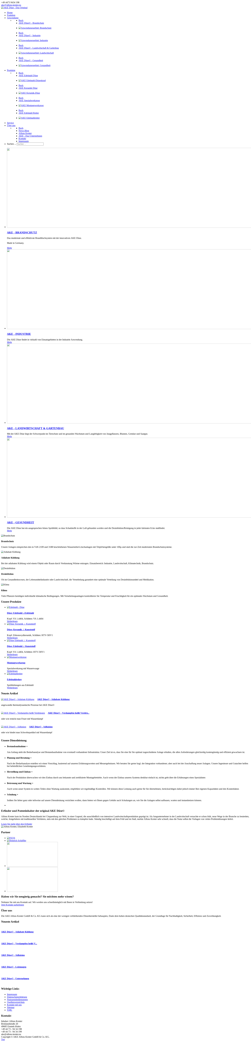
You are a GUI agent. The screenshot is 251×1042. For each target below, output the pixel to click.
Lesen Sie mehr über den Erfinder (16, 824)
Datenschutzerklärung (17, 997)
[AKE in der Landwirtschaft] (36, 53)
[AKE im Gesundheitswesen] (34, 65)
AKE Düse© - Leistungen (13, 967)
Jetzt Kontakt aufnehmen (12, 905)
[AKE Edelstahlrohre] (29, 118)
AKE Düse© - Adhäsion (41, 727)
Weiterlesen (12, 621)
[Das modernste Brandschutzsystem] (35, 28)
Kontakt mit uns (14, 1005)
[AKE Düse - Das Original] (14, 7)
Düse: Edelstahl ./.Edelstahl (20, 613)
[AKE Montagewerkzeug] (31, 105)
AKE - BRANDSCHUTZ (22, 232)
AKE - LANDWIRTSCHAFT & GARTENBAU (35, 428)
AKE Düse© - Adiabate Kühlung (53, 699)
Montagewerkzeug (16, 663)
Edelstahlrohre (14, 679)
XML (9, 1010)
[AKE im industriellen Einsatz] (33, 40)
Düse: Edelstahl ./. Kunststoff (21, 646)
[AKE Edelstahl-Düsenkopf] (32, 80)
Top (3, 1039)
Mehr (9, 248)
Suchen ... (11, 144)
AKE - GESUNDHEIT (20, 522)
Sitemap (10, 1007)
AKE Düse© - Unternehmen (15, 978)
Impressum (12, 994)
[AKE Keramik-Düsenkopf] (29, 93)
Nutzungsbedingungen (17, 999)
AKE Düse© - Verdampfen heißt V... (19, 943)
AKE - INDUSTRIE (19, 333)
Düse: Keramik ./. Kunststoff (21, 629)
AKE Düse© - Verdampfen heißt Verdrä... (68, 713)
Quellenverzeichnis (16, 1002)
